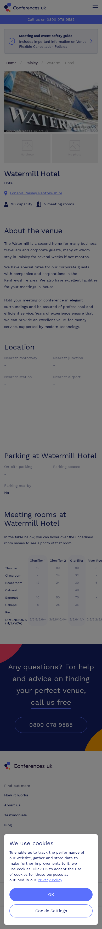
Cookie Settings (51, 910)
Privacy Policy (50, 880)
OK (51, 894)
